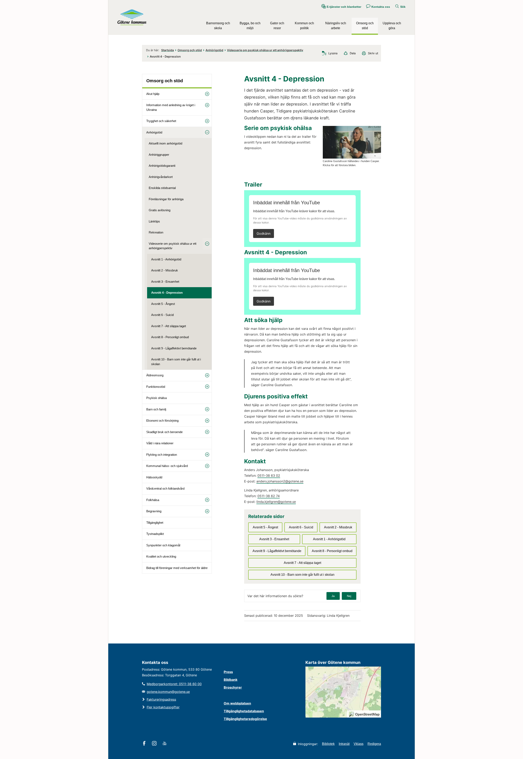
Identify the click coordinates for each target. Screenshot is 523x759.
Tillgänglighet (154, 522)
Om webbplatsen (237, 703)
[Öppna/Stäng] (207, 94)
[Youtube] (165, 743)
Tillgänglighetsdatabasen (244, 711)
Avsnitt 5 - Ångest (163, 304)
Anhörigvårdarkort (161, 177)
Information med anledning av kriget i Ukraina (170, 107)
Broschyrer (233, 687)
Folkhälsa (152, 500)
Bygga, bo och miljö (250, 25)
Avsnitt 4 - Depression (167, 292)
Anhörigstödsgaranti (162, 165)
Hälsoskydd (154, 477)
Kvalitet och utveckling (161, 556)
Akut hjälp (152, 94)
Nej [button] (349, 596)
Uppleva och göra (392, 25)
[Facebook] (145, 743)
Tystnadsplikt (155, 534)
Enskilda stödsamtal (162, 188)
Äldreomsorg (154, 375)
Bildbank (230, 680)
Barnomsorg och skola (218, 25)
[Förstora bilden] (352, 157)
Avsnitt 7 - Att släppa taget (168, 326)
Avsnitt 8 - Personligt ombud (170, 337)
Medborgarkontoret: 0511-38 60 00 (174, 684)
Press (228, 672)
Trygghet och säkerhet (161, 121)
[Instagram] (155, 743)
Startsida (167, 50)
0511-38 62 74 (268, 496)
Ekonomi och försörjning (162, 420)
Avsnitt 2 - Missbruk (164, 270)
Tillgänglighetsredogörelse (245, 719)
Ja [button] (333, 596)
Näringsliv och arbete (335, 25)
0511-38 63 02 (268, 475)
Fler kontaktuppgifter (163, 707)
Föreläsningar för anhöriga (166, 199)
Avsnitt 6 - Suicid (162, 315)
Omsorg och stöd (365, 25)
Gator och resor (277, 25)
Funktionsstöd (155, 386)
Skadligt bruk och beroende (164, 432)
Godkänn (263, 233)
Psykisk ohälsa (156, 398)
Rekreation (156, 232)
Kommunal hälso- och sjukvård (167, 466)
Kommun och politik (304, 25)
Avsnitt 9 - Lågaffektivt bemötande (174, 348)
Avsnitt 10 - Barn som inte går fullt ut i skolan (176, 362)
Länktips (154, 221)
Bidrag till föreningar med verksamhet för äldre (177, 568)
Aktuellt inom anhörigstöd (165, 143)
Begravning (153, 511)
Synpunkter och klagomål (163, 545)
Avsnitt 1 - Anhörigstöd (166, 259)
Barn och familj (156, 409)
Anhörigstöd (214, 50)
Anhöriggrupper (159, 154)
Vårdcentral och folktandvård (165, 488)
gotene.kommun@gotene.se (168, 692)
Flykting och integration (161, 454)
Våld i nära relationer (159, 443)
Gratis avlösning (159, 210)
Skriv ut (373, 53)
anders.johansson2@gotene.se (279, 481)
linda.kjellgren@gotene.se (276, 502)
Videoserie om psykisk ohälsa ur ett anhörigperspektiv (265, 50)
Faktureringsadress (161, 699)
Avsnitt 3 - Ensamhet (165, 281)
